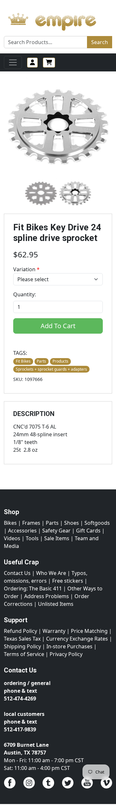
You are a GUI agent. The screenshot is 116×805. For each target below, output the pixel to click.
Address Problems (46, 596)
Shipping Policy (22, 646)
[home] (58, 19)
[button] (41, 193)
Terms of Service (24, 654)
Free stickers (67, 580)
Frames (31, 522)
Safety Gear (56, 530)
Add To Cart (58, 325)
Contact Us (17, 573)
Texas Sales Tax (22, 638)
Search (99, 42)
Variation (26, 269)
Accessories (22, 530)
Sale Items (56, 538)
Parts (52, 522)
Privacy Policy (66, 654)
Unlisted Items (55, 603)
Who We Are (51, 573)
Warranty (54, 630)
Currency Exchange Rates (77, 638)
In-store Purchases (69, 646)
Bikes (10, 522)
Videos (12, 538)
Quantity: (24, 294)
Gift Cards (88, 530)
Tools (32, 538)
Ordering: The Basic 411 (33, 588)
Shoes (71, 522)
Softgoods (97, 522)
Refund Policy (20, 630)
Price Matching (89, 630)
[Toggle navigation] (13, 62)
